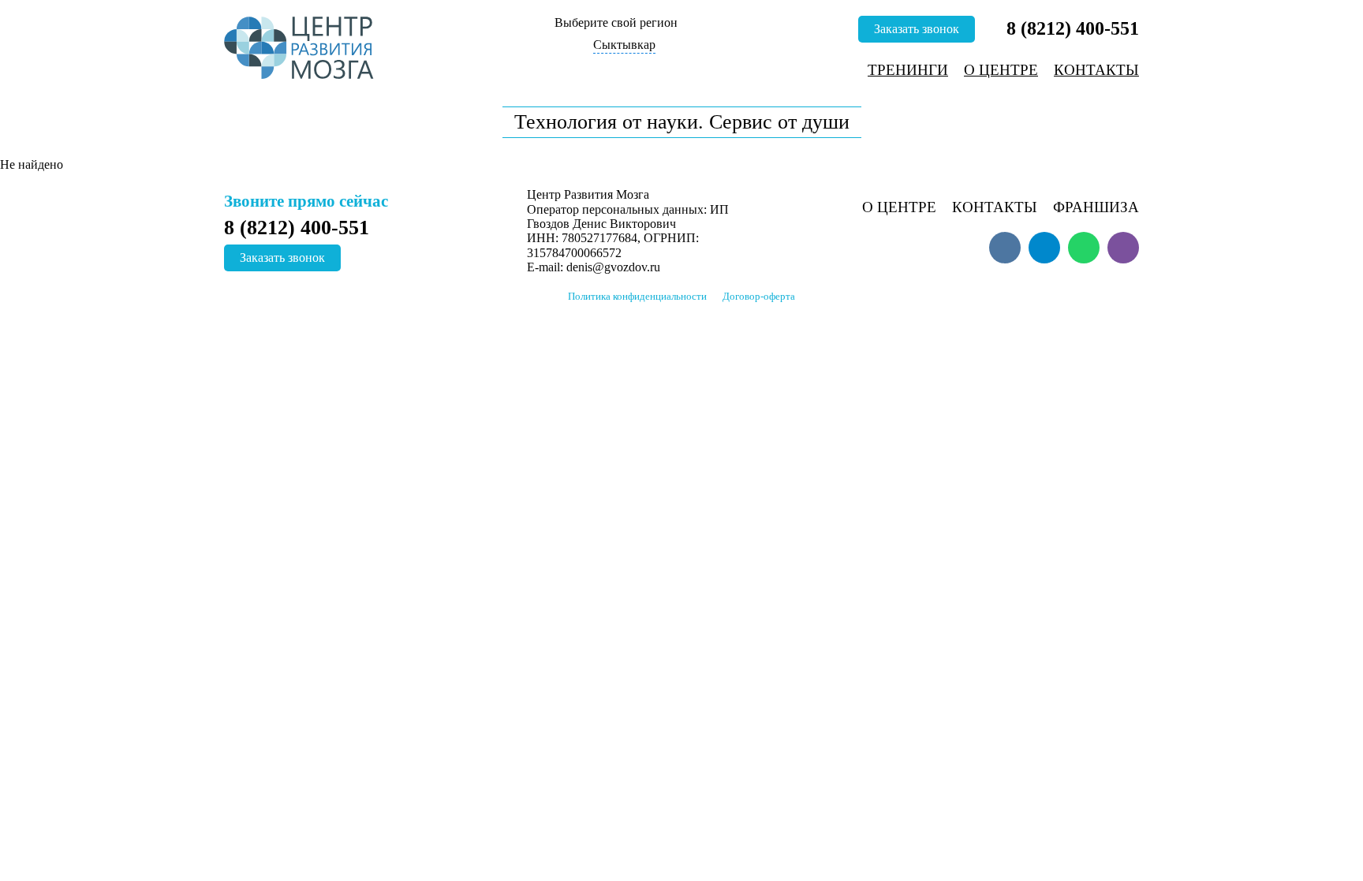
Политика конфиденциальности (637, 296)
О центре (1001, 70)
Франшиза (1096, 207)
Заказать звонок (916, 28)
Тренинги (908, 70)
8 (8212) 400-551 (1072, 28)
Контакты (1096, 70)
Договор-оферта (759, 296)
